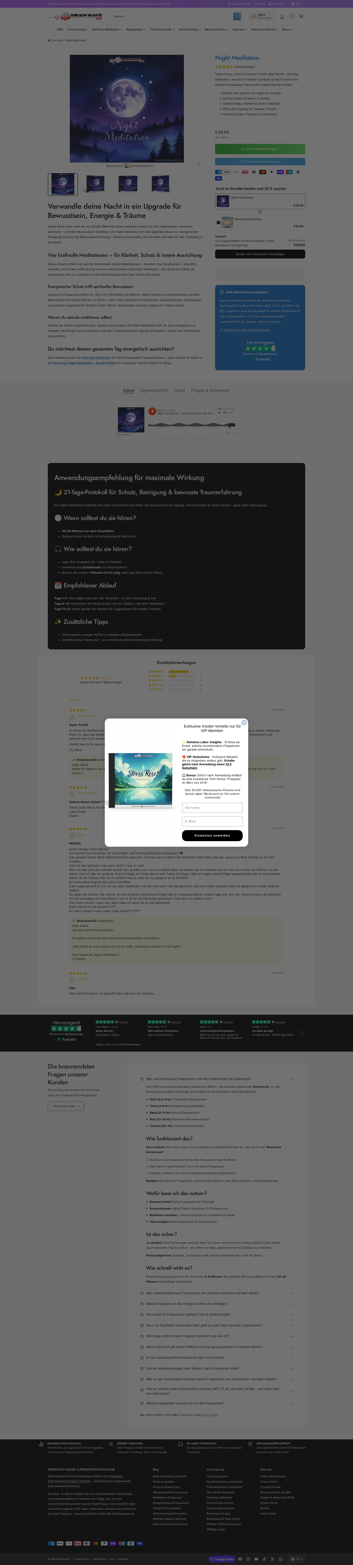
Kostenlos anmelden (212, 835)
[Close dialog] (244, 722)
